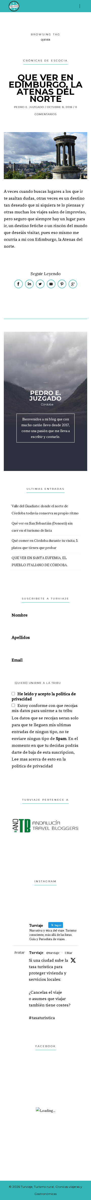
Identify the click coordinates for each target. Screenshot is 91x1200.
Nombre (20, 615)
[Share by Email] (51, 287)
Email (17, 659)
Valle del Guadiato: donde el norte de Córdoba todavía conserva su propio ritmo (45, 509)
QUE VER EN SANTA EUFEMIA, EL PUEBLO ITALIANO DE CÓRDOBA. (39, 561)
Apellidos (21, 637)
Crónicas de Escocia (45, 60)
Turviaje (36, 953)
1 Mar (68, 953)
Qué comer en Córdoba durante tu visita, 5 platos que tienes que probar (45, 544)
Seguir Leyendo (46, 273)
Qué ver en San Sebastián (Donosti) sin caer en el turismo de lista (42, 527)
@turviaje (52, 953)
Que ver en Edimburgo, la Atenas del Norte (45, 88)
